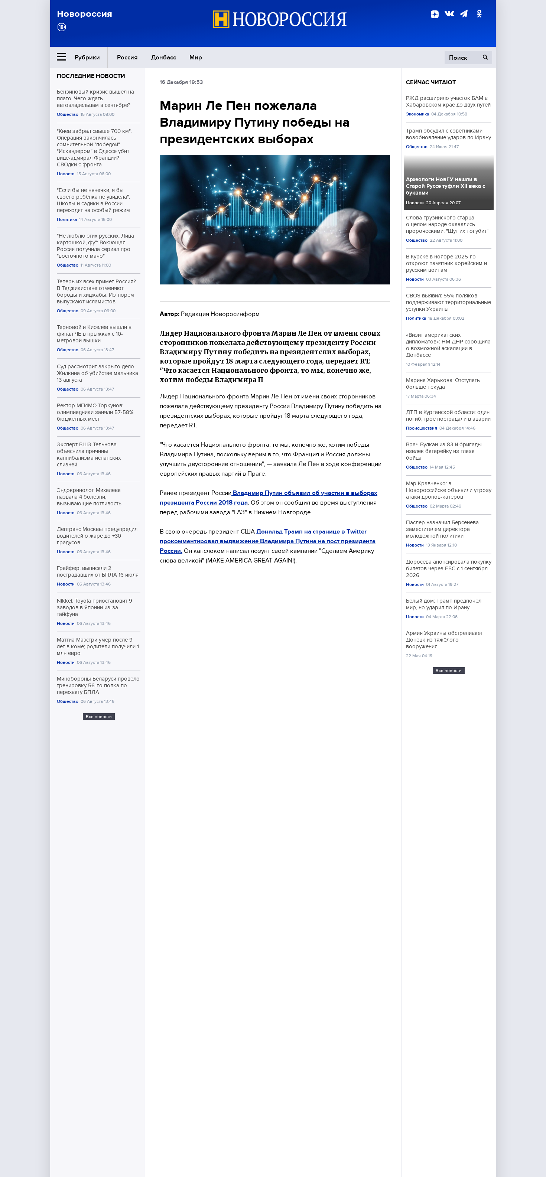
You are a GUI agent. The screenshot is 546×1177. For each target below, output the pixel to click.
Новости (66, 174)
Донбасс (163, 57)
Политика (67, 219)
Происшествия (421, 428)
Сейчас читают (431, 82)
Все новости (99, 716)
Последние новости (91, 76)
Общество (67, 114)
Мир (195, 57)
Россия (127, 57)
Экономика (417, 114)
